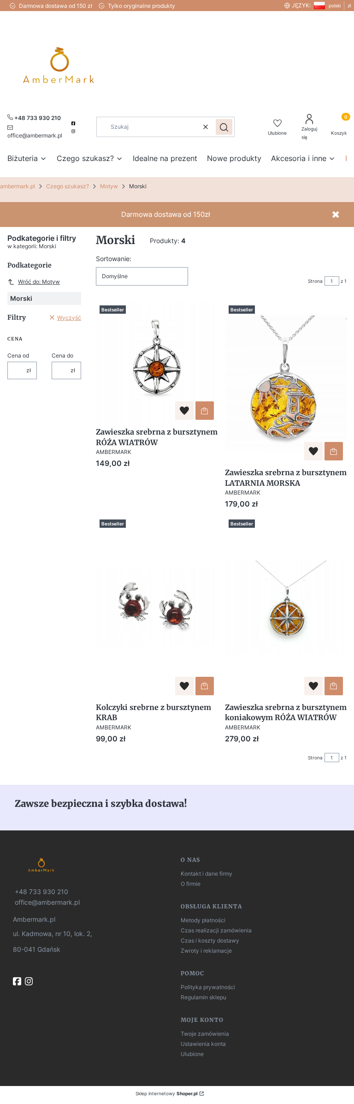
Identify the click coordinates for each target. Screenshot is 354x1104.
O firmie (191, 883)
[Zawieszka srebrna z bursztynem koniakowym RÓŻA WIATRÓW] (286, 607)
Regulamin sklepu (203, 997)
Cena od (18, 355)
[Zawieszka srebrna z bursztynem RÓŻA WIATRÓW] (157, 363)
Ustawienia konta (203, 1043)
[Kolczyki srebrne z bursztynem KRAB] (157, 607)
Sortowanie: (113, 259)
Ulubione (192, 1053)
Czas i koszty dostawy (210, 940)
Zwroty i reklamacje (206, 950)
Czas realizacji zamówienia (216, 930)
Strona (315, 281)
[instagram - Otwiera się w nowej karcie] (74, 131)
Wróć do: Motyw (39, 281)
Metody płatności (203, 920)
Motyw (109, 186)
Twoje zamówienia (205, 1033)
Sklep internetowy (167, 1093)
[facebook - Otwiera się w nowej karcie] (74, 123)
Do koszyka (204, 410)
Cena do (62, 355)
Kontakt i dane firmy (206, 873)
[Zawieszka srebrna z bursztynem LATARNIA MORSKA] (286, 383)
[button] (224, 127)
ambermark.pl (17, 186)
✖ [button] (335, 215)
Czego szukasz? (67, 186)
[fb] (18, 981)
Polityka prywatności (208, 987)
